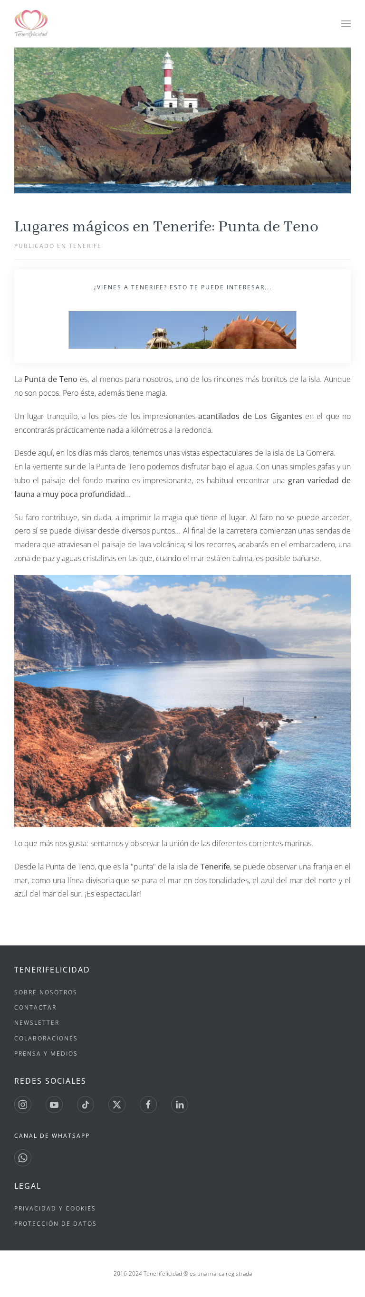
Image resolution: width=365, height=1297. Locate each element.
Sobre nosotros (45, 992)
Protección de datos (55, 1224)
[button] (346, 24)
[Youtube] (54, 1104)
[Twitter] (116, 1104)
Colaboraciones (46, 1038)
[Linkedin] (179, 1104)
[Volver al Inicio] (32, 24)
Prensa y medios (46, 1053)
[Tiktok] (85, 1104)
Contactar (35, 1007)
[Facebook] (148, 1104)
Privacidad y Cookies (55, 1208)
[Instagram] (22, 1104)
